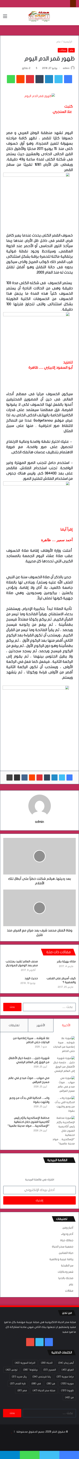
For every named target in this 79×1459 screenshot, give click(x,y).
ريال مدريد (19, 1376)
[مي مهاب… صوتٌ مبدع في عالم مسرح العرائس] (63, 1084)
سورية (67, 1383)
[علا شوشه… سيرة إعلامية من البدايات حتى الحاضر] (63, 1044)
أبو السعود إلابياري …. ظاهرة (51, 368)
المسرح (49, 1369)
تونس (11, 1369)
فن (51, 1383)
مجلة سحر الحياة (44, 1390)
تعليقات (14, 1025)
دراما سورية (65, 1376)
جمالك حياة (66, 1240)
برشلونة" (30, 1369)
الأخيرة (66, 1025)
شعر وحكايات (65, 1271)
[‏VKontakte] (24, 777)
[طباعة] (9, 777)
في (36, 1383)
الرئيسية (68, 41)
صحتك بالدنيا (65, 1278)
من (69, 1397)
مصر (22, 1390)
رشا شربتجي (41, 1376)
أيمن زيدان (66, 1363)
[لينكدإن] (49, 79)
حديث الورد (31, 978)
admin (66, 68)
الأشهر (41, 1025)
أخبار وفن (67, 1227)
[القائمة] (5, 17)
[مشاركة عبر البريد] (17, 777)
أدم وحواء (67, 1234)
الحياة (46, 1363)
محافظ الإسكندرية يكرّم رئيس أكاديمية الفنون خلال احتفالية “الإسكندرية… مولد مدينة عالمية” (28, 1121)
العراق (68, 1369)
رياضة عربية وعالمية (61, 1259)
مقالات (62, 50)
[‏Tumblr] (39, 79)
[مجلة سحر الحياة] (39, 16)
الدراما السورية (25, 1363)
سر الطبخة (67, 1265)
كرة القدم (18, 1383)
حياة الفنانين (66, 1253)
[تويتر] (58, 79)
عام (58, 41)
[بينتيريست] (30, 79)
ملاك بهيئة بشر (66, 961)
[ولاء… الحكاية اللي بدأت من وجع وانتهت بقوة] (63, 1104)
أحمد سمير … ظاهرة (57, 540)
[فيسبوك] (68, 79)
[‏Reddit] (20, 79)
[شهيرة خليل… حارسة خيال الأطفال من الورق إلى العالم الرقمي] (63, 1064)
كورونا (67, 1390)
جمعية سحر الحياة (62, 1246)
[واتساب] (11, 79)
